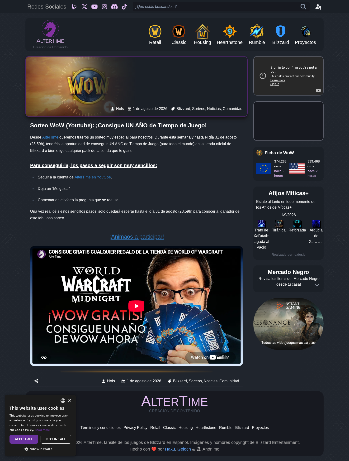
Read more (42, 430)
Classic (169, 428)
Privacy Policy (135, 428)
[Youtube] (94, 7)
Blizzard (242, 428)
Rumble (225, 428)
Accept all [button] (24, 439)
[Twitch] (74, 7)
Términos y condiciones (100, 428)
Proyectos (260, 428)
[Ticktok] (124, 7)
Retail (155, 428)
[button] (40, 449)
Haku (170, 449)
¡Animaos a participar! (136, 236)
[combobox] (63, 400)
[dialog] (40, 425)
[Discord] (114, 7)
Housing (186, 428)
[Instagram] (104, 7)
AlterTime (50, 137)
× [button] (69, 400)
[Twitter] (84, 7)
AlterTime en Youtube (93, 177)
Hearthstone (206, 428)
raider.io (299, 254)
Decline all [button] (56, 439)
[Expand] (317, 285)
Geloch (184, 449)
